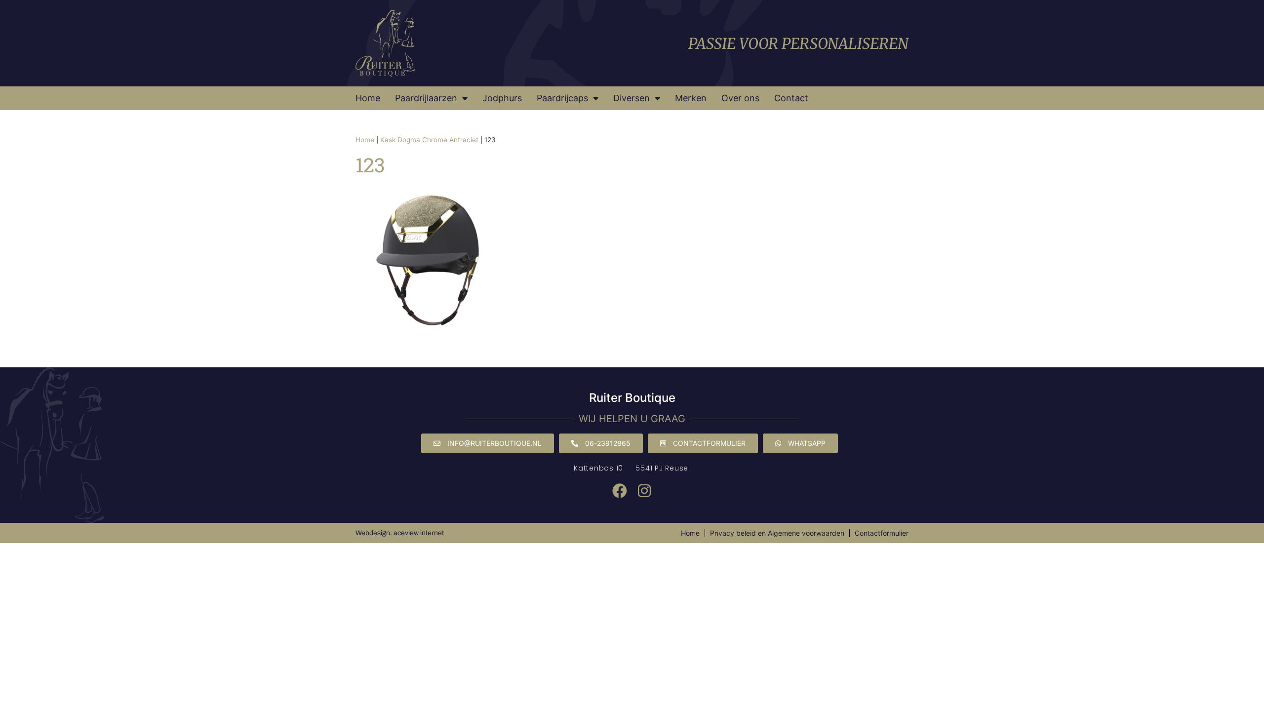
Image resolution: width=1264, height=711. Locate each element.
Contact (791, 98)
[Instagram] (644, 490)
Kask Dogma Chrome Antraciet (429, 140)
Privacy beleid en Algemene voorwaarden (777, 533)
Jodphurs (502, 98)
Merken (691, 98)
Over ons (740, 98)
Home (368, 98)
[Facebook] (619, 490)
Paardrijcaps (562, 98)
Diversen (631, 98)
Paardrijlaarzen (426, 98)
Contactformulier (881, 533)
